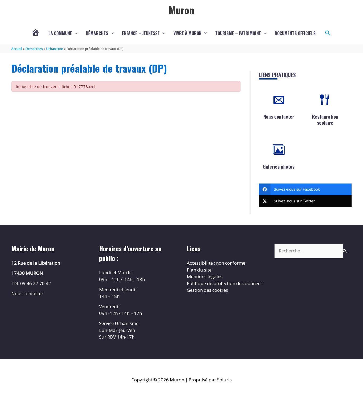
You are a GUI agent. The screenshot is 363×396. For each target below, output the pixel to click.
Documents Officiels (295, 33)
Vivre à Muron (187, 33)
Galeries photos (278, 166)
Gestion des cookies (207, 290)
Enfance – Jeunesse (141, 33)
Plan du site (199, 270)
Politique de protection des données (225, 283)
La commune (60, 33)
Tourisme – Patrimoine (238, 33)
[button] (327, 33)
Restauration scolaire (325, 119)
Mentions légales (204, 276)
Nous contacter (278, 116)
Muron (181, 9)
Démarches (97, 33)
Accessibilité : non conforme (216, 263)
